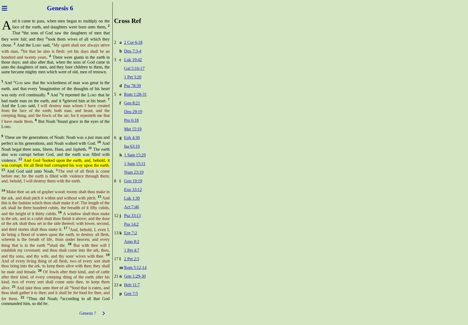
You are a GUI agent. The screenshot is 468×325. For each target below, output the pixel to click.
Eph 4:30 (132, 137)
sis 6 (68, 8)
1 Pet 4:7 (131, 250)
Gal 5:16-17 (134, 68)
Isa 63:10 (132, 146)
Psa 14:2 (131, 224)
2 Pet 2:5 (131, 259)
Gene (53, 8)
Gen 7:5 (131, 293)
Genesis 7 (87, 313)
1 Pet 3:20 (132, 77)
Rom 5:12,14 (135, 267)
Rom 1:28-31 (135, 94)
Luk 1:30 (132, 198)
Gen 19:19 (133, 181)
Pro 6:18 (131, 120)
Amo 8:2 (131, 241)
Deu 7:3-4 (132, 51)
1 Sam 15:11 (134, 163)
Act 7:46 (131, 207)
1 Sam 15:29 (135, 155)
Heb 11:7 (132, 285)
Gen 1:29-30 (135, 276)
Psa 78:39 (132, 85)
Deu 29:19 (133, 111)
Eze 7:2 (130, 233)
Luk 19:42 (133, 59)
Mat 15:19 (133, 129)
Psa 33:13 (132, 215)
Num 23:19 (134, 172)
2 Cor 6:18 (133, 42)
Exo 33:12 (133, 189)
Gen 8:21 (132, 103)
